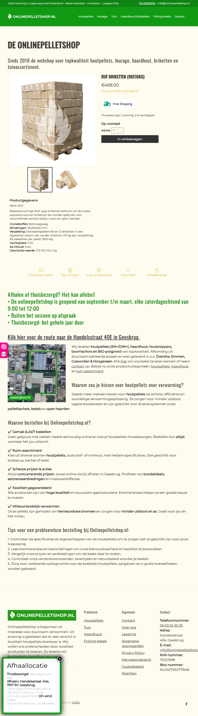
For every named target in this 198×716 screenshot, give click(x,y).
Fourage (102, 16)
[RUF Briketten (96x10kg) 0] (39, 179)
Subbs (76, 702)
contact (78, 366)
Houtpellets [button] (85, 16)
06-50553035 (147, 3)
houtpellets (160, 366)
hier (124, 361)
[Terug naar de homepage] (32, 16)
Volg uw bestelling (99, 275)
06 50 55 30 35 (171, 625)
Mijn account (70, 275)
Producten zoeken (41, 275)
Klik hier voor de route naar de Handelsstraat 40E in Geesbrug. (74, 337)
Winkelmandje (157, 275)
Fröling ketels (162, 16)
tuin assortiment (89, 371)
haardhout (180, 366)
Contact (179, 16)
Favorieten (128, 275)
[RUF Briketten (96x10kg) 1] (66, 179)
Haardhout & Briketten (135, 16)
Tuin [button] (114, 16)
